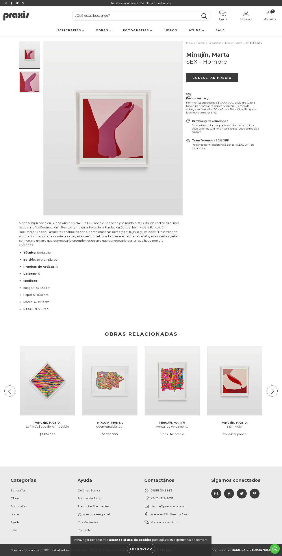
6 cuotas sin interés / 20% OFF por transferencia (141, 3)
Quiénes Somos (89, 490)
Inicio (189, 42)
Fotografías (136, 30)
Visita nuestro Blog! (164, 522)
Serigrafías (69, 30)
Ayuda (195, 30)
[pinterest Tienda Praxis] (23, 3)
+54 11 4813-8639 (162, 498)
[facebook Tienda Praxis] (12, 3)
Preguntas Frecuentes (93, 506)
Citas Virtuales (88, 522)
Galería (201, 42)
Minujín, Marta (233, 42)
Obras (102, 30)
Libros (170, 30)
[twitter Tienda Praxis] (18, 3)
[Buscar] (204, 16)
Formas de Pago (89, 498)
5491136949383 (161, 490)
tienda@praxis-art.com (167, 506)
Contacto (84, 530)
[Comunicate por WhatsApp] (275, 549)
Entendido (141, 548)
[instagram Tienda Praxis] (6, 3)
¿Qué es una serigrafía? (94, 514)
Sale (220, 30)
